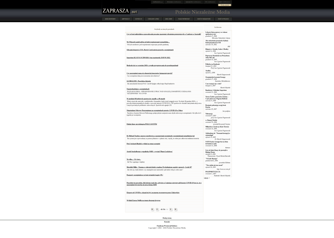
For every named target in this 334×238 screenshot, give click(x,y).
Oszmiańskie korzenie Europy (215, 77)
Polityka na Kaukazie (212, 64)
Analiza (208, 71)
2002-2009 (168, 19)
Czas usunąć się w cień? (213, 84)
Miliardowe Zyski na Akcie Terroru (217, 127)
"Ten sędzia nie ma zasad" (214, 165)
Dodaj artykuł (225, 5)
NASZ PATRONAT (184, 19)
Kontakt (167, 222)
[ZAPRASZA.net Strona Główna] (116, 14)
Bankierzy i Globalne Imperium (216, 90)
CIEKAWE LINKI (153, 19)
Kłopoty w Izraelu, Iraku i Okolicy (216, 49)
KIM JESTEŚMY (110, 19)
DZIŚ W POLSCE (223, 19)
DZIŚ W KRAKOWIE (204, 19)
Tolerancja (209, 114)
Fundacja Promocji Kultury (167, 226)
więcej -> (207, 178)
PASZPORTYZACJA (212, 172)
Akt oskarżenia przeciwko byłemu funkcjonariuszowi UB (216, 42)
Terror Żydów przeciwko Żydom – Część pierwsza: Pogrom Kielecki (216, 98)
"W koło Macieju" (211, 159)
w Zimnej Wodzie (211, 120)
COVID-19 (138, 19)
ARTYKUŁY (126, 19)
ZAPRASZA (174, 2)
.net (158, 2)
